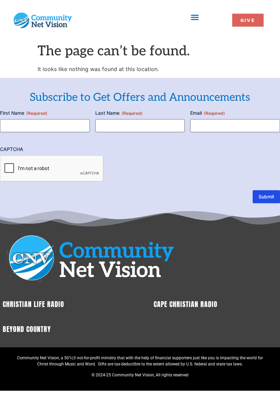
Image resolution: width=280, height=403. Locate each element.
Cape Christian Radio (186, 304)
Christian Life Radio (33, 304)
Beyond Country (27, 329)
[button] (194, 17)
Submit (266, 196)
